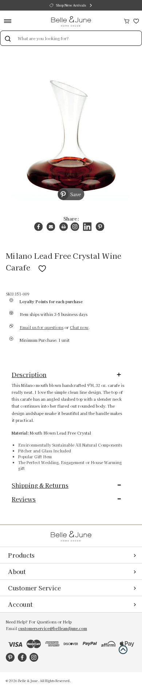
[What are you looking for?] (7, 38)
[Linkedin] (87, 226)
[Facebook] (38, 226)
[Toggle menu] (10, 21)
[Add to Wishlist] (42, 267)
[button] (123, 649)
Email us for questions (41, 327)
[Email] (51, 226)
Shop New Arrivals (71, 5)
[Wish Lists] (136, 20)
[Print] (63, 226)
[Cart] (127, 20)
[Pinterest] (100, 226)
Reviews (24, 499)
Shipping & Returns (40, 485)
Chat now (79, 327)
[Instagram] (75, 226)
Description (29, 374)
